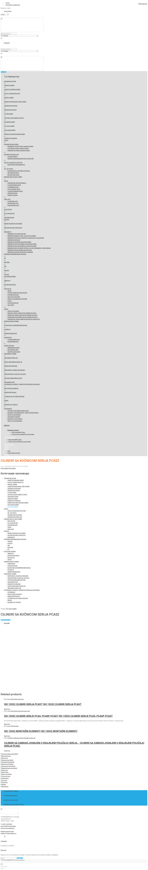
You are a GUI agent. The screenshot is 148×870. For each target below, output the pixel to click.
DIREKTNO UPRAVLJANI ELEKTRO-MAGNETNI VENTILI (22, 313)
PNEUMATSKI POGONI (10, 81)
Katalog (3, 620)
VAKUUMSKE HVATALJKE (11, 358)
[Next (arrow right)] (3, 868)
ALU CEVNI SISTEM (9, 213)
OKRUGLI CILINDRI (9, 97)
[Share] (3, 866)
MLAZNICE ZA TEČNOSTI (11, 404)
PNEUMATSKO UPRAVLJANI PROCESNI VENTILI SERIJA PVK (24, 319)
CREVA (6, 181)
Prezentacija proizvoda (14, 453)
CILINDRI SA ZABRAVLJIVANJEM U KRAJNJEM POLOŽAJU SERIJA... (41, 743)
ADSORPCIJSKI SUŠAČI (14, 352)
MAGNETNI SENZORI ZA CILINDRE (13, 223)
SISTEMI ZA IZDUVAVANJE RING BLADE (18, 410)
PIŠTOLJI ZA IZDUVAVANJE (15, 421)
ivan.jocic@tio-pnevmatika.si (8, 826)
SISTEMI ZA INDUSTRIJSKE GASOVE (17, 292)
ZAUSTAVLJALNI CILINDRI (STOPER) (14, 118)
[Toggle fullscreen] (4, 866)
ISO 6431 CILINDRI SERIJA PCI (12, 93)
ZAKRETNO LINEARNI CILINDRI (12, 89)
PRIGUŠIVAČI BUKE (9, 217)
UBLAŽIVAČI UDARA (9, 122)
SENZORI (6, 219)
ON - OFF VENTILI (8, 169)
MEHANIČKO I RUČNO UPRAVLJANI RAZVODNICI (20, 146)
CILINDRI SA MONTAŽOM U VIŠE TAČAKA (15, 101)
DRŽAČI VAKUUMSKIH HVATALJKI (13, 362)
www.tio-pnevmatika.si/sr (8, 828)
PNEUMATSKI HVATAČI (10, 110)
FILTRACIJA (7, 329)
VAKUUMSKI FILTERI (9, 382)
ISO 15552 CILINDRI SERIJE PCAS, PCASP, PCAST (31, 716)
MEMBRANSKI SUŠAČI (14, 347)
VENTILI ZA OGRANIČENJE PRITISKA (17, 299)
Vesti (9, 451)
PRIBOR (6, 400)
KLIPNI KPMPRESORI (13, 341)
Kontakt (6, 455)
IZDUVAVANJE (8, 408)
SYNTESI (6, 274)
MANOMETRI (7, 232)
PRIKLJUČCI (7, 199)
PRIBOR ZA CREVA (13, 195)
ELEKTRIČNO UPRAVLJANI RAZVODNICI (18, 148)
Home (2, 466)
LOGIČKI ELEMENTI (12, 156)
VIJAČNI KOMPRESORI (14, 339)
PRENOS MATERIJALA (10, 392)
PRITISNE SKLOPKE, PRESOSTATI (13, 227)
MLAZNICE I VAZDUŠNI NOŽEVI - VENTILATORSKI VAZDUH (23, 412)
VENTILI (6, 140)
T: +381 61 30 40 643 (6, 824)
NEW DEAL (7, 262)
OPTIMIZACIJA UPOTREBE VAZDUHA (14, 396)
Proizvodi (3, 72)
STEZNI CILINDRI (8, 114)
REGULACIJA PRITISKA (14, 297)
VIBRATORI (7, 280)
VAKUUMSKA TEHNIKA (10, 353)
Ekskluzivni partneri (13, 430)
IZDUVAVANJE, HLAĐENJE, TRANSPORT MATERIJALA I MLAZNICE (22, 384)
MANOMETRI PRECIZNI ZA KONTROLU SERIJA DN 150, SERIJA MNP (26, 238)
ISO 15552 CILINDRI (9, 126)
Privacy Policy (7, 11)
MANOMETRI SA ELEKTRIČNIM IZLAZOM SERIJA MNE (22, 244)
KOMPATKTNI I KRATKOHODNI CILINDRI (14, 134)
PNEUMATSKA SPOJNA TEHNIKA (13, 177)
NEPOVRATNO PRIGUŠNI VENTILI (16, 164)
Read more (7, 709)
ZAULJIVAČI (11, 305)
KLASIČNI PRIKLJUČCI (13, 205)
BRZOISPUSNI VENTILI (13, 175)
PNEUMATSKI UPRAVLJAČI (11, 154)
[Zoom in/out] (6, 866)
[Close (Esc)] (1, 866)
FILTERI (9, 301)
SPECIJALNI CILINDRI (9, 130)
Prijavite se (20, 858)
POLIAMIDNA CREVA (13, 187)
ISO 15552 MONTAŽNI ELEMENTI (22, 731)
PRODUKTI (7, 43)
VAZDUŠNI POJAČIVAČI (14, 417)
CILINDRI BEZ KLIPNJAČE (10, 105)
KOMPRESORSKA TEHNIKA (11, 321)
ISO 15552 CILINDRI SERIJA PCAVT (23, 704)
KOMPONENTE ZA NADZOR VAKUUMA (14, 370)
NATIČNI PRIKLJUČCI (13, 203)
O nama (6, 447)
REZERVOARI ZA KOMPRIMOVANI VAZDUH (15, 325)
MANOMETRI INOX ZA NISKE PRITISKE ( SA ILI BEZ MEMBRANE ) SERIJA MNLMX (29, 248)
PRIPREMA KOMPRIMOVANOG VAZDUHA (15, 254)
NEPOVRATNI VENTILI (13, 173)
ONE (5, 266)
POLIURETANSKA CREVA (14, 185)
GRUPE (9, 291)
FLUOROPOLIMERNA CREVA (15, 191)
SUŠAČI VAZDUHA (9, 345)
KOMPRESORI (8, 337)
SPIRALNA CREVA (12, 193)
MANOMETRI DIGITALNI (14, 240)
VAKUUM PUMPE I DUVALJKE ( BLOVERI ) (15, 374)
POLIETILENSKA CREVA (14, 189)
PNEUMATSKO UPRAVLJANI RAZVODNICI (19, 150)
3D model (8, 620)
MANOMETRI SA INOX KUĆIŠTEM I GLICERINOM (20, 252)
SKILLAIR (6, 270)
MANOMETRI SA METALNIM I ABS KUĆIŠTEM (20, 250)
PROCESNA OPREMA (10, 276)
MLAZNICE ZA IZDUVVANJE (15, 419)
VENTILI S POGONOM (13, 311)
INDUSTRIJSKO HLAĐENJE (11, 388)
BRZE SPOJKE (8, 209)
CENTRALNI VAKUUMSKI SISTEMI (13, 378)
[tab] (75, 623)
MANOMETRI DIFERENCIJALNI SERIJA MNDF (19, 242)
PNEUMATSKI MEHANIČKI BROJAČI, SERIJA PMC (21, 158)
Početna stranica (9, 445)
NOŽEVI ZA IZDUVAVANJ (14, 414)
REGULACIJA (7, 288)
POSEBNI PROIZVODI (13, 295)
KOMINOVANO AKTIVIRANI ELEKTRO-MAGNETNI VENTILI (23, 317)
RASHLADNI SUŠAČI (13, 349)
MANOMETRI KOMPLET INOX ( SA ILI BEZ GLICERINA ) (22, 236)
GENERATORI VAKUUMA (10, 366)
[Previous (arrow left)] (1, 868)
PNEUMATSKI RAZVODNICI (11, 144)
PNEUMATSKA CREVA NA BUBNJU (17, 183)
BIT (5, 258)
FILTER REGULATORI (13, 303)
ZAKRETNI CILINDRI (9, 85)
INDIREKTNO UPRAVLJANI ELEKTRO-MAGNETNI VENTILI (22, 315)
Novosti (6, 449)
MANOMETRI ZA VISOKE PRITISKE (17, 234)
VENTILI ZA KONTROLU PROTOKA (13, 162)
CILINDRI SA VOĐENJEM (10, 138)
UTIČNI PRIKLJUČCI (13, 201)
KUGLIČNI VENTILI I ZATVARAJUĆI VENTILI (19, 171)
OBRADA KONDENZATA (10, 333)
